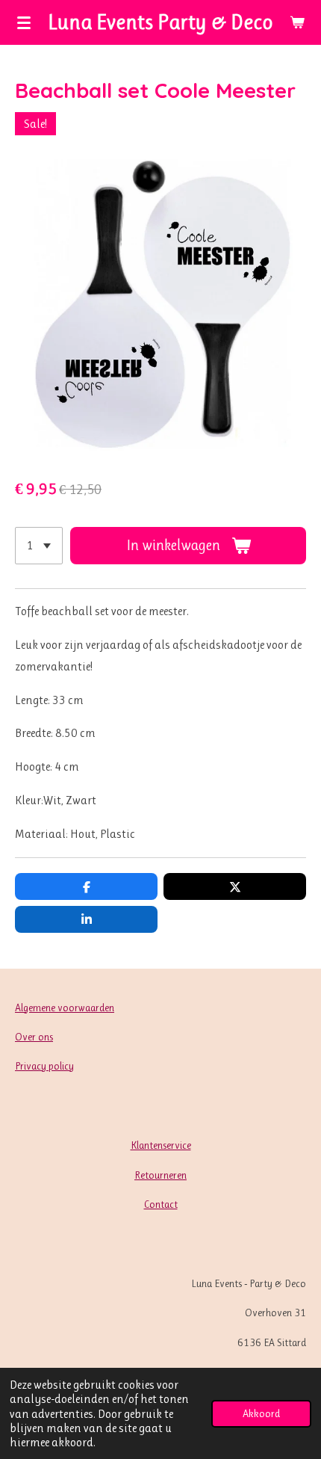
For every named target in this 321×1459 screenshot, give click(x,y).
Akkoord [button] (261, 1413)
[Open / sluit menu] (23, 22)
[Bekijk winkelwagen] (297, 22)
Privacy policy (44, 1066)
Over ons (34, 1037)
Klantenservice (161, 1145)
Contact (161, 1204)
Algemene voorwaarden (64, 1008)
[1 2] (39, 545)
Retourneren (160, 1175)
